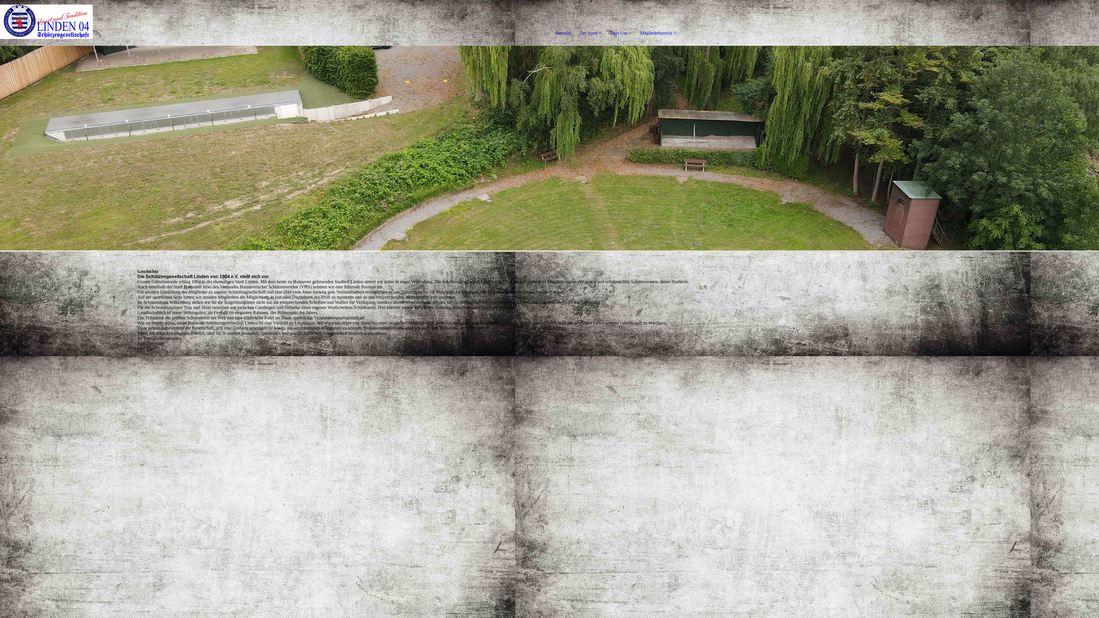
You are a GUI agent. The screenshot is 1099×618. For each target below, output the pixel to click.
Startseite (563, 33)
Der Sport (588, 33)
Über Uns (619, 33)
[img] (66, 23)
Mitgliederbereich (656, 33)
